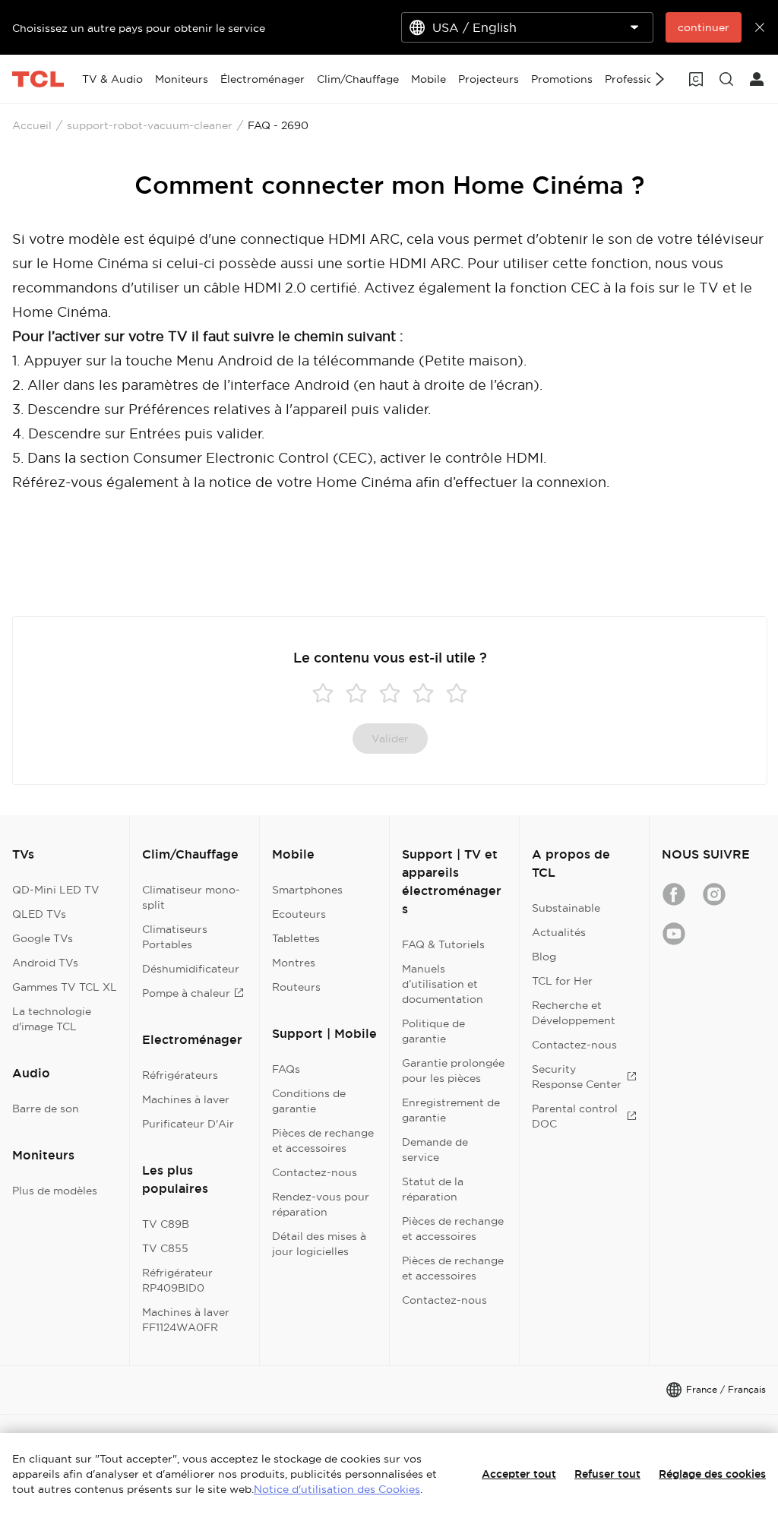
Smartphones (307, 890)
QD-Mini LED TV (56, 890)
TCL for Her (562, 981)
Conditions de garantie (309, 1100)
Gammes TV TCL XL (64, 987)
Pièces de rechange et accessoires (323, 1140)
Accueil (32, 125)
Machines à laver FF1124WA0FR (185, 1319)
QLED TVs (39, 914)
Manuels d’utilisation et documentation (442, 984)
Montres (293, 962)
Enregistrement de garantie (451, 1110)
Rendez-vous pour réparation (320, 1204)
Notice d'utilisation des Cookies (337, 1489)
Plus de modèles (54, 1190)
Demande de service (435, 1149)
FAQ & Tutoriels (443, 944)
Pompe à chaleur (186, 993)
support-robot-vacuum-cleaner (149, 125)
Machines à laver (185, 1099)
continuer (703, 27)
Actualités (559, 932)
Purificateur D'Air (188, 1124)
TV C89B (165, 1224)
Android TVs (45, 962)
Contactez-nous (314, 1172)
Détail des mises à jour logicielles (319, 1243)
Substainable (566, 908)
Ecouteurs (299, 914)
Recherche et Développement (573, 1012)
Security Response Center (576, 1076)
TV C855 (165, 1248)
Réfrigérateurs (180, 1075)
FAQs (286, 1069)
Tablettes (296, 938)
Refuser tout (607, 1474)
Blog (544, 956)
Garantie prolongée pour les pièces (453, 1070)
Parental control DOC (575, 1116)
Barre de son (45, 1108)
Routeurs (296, 987)
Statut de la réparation (432, 1189)
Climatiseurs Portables (174, 936)
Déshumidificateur (190, 969)
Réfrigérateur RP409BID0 (177, 1280)
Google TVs (42, 938)
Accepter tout (519, 1474)
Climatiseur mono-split (191, 897)
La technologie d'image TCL (51, 1018)
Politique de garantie (433, 1031)
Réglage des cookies (712, 1474)
